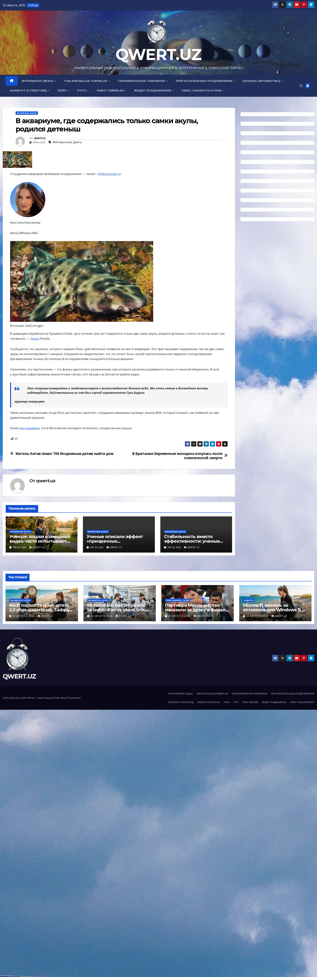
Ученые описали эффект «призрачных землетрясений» (115, 541)
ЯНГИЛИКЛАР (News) (38, 81)
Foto (82, 90)
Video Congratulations (202, 90)
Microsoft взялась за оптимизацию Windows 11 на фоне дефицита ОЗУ (275, 610)
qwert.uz (39, 138)
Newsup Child (51, 697)
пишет (34, 338)
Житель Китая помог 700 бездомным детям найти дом (64, 453)
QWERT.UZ (158, 54)
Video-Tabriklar (111, 90)
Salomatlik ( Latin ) (20, 600)
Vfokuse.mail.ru (109, 174)
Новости (248, 600)
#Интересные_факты (67, 142)
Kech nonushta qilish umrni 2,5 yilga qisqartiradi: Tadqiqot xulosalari (41, 610)
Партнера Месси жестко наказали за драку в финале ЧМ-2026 (196, 610)
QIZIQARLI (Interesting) (262, 81)
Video (62, 90)
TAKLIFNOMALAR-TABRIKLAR (86, 81)
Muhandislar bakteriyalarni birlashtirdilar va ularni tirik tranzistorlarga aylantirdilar (116, 610)
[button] (301, 86)
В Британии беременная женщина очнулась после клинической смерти (177, 455)
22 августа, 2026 (24, 616)
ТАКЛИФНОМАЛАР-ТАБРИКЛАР (142, 81)
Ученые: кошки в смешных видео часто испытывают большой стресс (39, 541)
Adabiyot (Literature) (29, 90)
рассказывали (29, 428)
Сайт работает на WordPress (19, 697)
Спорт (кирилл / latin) (177, 600)
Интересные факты (27, 113)
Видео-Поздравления (153, 90)
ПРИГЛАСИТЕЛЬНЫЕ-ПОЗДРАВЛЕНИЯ (204, 81)
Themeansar (74, 697)
